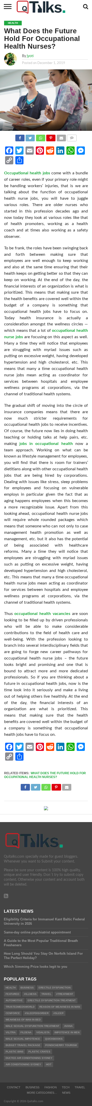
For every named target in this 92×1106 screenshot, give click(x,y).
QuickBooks (54, 1038)
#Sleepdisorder (37, 1013)
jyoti (30, 56)
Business (27, 987)
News (66, 1092)
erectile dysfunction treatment (52, 1000)
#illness (30, 994)
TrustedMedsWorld (20, 1006)
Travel (80, 1087)
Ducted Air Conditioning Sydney (29, 1058)
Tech (66, 1087)
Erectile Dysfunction (55, 987)
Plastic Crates (39, 1051)
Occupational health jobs (27, 173)
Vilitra (11, 1032)
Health (11, 987)
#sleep (58, 1013)
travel (46, 994)
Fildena (25, 1032)
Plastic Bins (15, 1051)
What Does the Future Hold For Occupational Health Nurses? (45, 775)
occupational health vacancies (42, 614)
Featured (12, 994)
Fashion (50, 1087)
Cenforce (13, 1013)
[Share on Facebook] (20, 137)
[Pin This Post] (50, 137)
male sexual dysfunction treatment (32, 1026)
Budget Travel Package (23, 1045)
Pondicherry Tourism (61, 1045)
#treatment (64, 994)
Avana (68, 1026)
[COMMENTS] (72, 137)
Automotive (14, 1000)
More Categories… (42, 1092)
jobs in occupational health (46, 444)
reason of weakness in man (59, 1006)
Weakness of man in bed (23, 1019)
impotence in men (66, 1032)
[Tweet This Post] (30, 137)
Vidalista (43, 1032)
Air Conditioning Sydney (23, 1064)
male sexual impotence (23, 1038)
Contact (13, 1087)
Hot (48, 1064)
